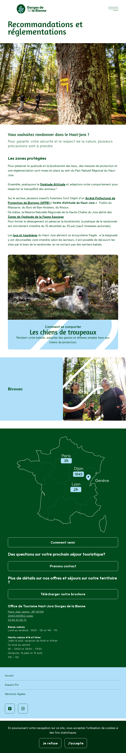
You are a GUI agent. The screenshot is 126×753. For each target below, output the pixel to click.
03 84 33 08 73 (17, 619)
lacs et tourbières (25, 235)
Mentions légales (15, 694)
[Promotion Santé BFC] (31, 8)
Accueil (9, 675)
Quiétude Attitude (52, 184)
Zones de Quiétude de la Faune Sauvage (36, 217)
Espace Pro (12, 684)
